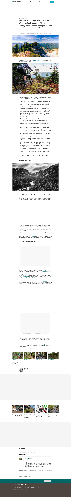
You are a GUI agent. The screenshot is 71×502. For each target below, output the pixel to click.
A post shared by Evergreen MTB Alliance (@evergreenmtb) (31, 333)
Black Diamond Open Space (37, 277)
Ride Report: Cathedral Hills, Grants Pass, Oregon (40, 361)
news (47, 470)
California (13, 413)
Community (41, 1)
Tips (37, 1)
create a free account (27, 452)
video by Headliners (32, 236)
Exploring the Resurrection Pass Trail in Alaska (53, 361)
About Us (17, 485)
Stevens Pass (45, 281)
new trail (45, 470)
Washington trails (26, 276)
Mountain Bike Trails (23, 18)
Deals (45, 1)
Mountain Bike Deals (36, 487)
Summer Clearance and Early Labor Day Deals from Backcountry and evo (41, 415)
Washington (14, 359)
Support (52, 1)
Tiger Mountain (23, 277)
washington (27, 471)
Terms (24, 489)
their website (33, 98)
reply (29, 467)
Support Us (20, 485)
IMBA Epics (26, 487)
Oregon (49, 413)
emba (27, 470)
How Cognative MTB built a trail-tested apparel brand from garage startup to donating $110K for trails (29, 416)
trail (19, 471)
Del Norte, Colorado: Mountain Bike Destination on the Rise (29, 361)
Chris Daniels (22, 29)
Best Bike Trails (21, 487)
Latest (48, 1)
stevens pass (49, 470)
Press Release (26, 413)
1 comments (22, 31)
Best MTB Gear (30, 487)
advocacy (22, 470)
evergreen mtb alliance (41, 470)
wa (25, 471)
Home (19, 18)
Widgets (24, 485)
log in (22, 452)
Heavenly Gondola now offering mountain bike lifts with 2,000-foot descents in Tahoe (17, 415)
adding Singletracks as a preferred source (41, 348)
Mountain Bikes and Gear (39, 413)
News (26, 18)
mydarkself (27, 458)
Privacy (27, 489)
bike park (25, 470)
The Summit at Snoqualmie (35, 60)
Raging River (28, 277)
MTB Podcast (17, 487)
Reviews (34, 1)
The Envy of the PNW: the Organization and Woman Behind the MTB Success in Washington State (16, 362)
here (44, 200)
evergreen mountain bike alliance (33, 470)
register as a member (47, 344)
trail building (21, 471)
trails (24, 471)
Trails (31, 1)
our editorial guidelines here (48, 33)
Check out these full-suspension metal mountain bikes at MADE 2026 (53, 415)
